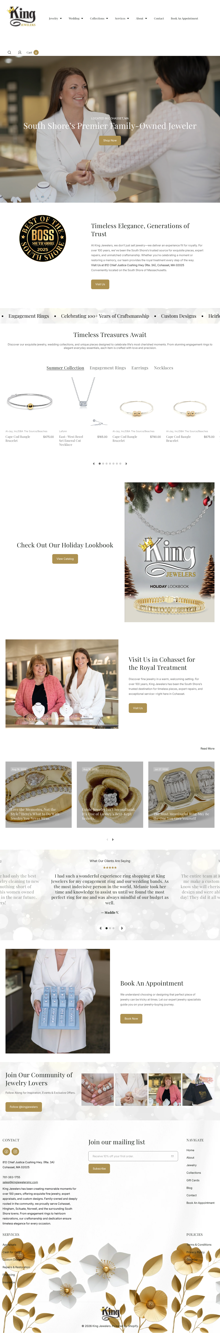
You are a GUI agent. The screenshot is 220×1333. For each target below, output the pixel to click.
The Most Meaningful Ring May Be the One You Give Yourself (181, 816)
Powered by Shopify (125, 1326)
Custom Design (12, 1259)
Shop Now (110, 140)
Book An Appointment (200, 1202)
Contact (191, 1195)
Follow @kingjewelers (24, 1107)
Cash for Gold (11, 1252)
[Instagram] (15, 1151)
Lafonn (63, 431)
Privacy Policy (195, 1252)
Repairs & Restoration (16, 1267)
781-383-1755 (11, 1177)
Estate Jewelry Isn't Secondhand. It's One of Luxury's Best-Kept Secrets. (108, 814)
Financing (9, 1274)
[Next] (126, 463)
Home (190, 1150)
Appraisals (9, 1244)
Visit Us (100, 284)
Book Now (131, 1018)
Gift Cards (192, 1180)
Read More (207, 748)
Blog (189, 1188)
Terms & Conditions (198, 1244)
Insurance (9, 1282)
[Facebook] (6, 1151)
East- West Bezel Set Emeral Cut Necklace (71, 441)
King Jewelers (101, 1326)
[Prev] (93, 463)
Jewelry (191, 1165)
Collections (193, 1172)
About (190, 1157)
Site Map (192, 1259)
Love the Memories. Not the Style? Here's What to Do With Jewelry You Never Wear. (35, 814)
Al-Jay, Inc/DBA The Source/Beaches (26, 431)
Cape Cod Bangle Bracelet (18, 439)
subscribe (99, 1168)
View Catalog (65, 558)
